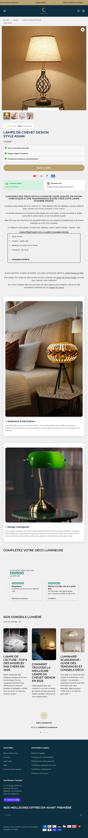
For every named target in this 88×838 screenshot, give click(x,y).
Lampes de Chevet (56, 287)
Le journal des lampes (12, 769)
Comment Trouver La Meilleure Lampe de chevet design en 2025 (43, 673)
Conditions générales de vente (43, 765)
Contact (6, 757)
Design (15, 20)
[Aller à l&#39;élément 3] (22, 116)
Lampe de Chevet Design (66, 277)
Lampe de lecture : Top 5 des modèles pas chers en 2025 (15, 663)
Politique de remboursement (42, 761)
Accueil (6, 20)
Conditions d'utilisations (41, 769)
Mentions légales (38, 753)
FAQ (5, 765)
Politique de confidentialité (42, 757)
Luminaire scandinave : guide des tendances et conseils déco (72, 663)
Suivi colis (7, 761)
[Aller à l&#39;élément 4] (30, 116)
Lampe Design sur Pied (74, 273)
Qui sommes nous (10, 753)
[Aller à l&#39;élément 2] (14, 116)
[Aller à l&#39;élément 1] (6, 116)
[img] (45, 573)
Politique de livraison (39, 773)
